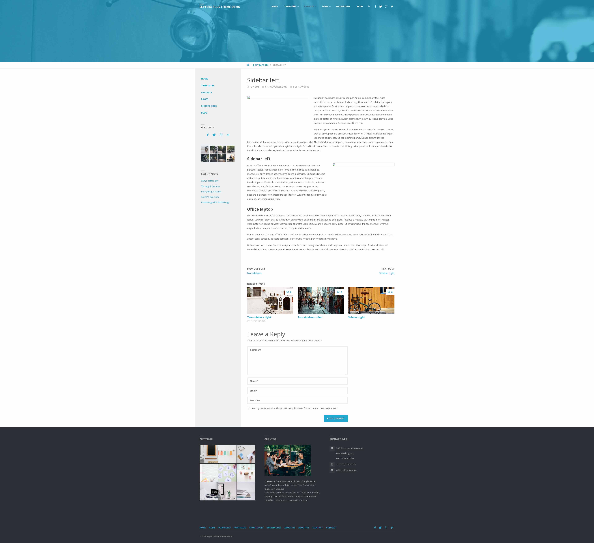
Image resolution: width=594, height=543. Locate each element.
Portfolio (224, 527)
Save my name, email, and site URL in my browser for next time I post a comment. (294, 408)
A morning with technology (215, 202)
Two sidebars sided (310, 317)
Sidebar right (356, 317)
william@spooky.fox (346, 470)
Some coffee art (209, 180)
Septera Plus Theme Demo (220, 7)
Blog (204, 112)
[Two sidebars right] (270, 300)
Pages (204, 99)
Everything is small (211, 191)
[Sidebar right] (371, 300)
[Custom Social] (391, 6)
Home (204, 78)
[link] (369, 6)
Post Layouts (260, 65)
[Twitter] (380, 6)
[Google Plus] (386, 6)
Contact (317, 527)
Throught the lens (210, 186)
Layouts (206, 92)
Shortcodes (209, 105)
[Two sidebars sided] (321, 300)
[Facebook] (375, 6)
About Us (289, 527)
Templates (207, 85)
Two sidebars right (259, 317)
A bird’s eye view (210, 196)
